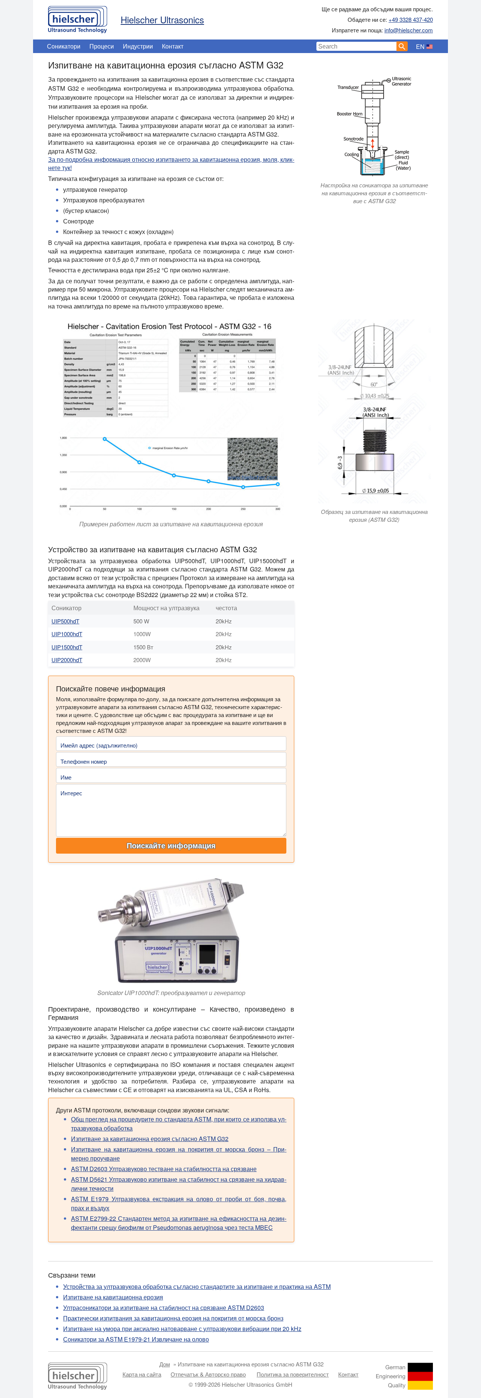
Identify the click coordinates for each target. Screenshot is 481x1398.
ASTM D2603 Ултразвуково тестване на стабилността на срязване (164, 1168)
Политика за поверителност (293, 1374)
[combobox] (356, 46)
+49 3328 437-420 (411, 19)
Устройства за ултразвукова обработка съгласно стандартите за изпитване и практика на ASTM (197, 1286)
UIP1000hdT (66, 634)
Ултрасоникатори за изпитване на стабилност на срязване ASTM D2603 (163, 1307)
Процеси (101, 46)
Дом (164, 1364)
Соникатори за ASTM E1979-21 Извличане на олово (136, 1339)
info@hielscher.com (408, 30)
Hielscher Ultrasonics (162, 19)
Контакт (172, 46)
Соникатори (63, 46)
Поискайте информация (171, 846)
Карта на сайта (142, 1374)
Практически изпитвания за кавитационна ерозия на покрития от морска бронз (173, 1318)
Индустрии (138, 46)
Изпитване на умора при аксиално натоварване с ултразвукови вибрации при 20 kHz (182, 1328)
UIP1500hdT (66, 647)
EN (420, 46)
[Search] (402, 46)
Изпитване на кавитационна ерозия (113, 1297)
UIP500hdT (65, 621)
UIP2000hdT (66, 660)
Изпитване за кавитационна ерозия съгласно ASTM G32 (149, 1138)
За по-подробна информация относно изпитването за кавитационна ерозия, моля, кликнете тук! (171, 163)
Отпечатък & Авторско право (208, 1374)
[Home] (77, 17)
